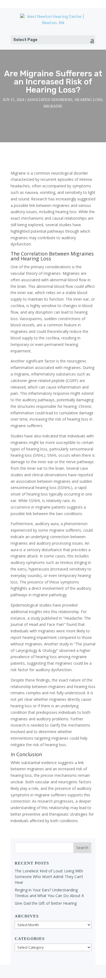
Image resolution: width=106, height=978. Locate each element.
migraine (53, 106)
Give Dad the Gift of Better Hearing (46, 903)
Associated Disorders (50, 100)
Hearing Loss (88, 100)
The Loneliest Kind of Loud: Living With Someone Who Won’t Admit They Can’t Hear (49, 876)
